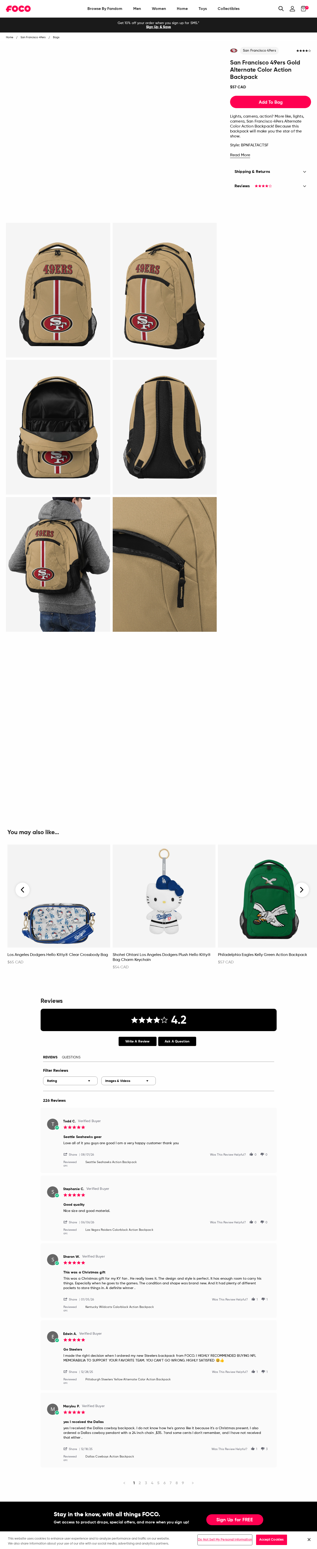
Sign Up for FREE (234, 1520)
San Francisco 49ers (259, 50)
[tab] (137, 1041)
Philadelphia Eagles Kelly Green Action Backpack (262, 955)
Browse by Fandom (104, 8)
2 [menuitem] (140, 1483)
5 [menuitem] (158, 1483)
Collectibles (228, 8)
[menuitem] (105, 8)
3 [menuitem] (146, 1483)
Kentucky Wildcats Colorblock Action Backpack (119, 1307)
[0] (302, 8)
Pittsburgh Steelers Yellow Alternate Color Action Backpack (128, 1379)
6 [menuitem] (164, 1483)
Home (182, 8)
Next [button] (302, 890)
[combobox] (70, 1080)
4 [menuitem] (152, 1483)
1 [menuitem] (134, 1483)
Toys (203, 8)
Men (137, 8)
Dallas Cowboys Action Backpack (109, 1456)
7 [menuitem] (171, 1483)
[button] (72, 1154)
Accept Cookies (271, 1539)
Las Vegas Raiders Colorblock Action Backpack (119, 1230)
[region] (158, 1540)
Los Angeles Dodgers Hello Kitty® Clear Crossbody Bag (57, 955)
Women (159, 8)
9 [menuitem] (183, 1483)
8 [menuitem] (177, 1483)
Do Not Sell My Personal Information (225, 1539)
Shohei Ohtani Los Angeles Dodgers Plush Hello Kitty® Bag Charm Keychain (162, 957)
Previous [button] (23, 890)
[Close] (309, 1539)
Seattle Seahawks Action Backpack (111, 1162)
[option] (158, 25)
